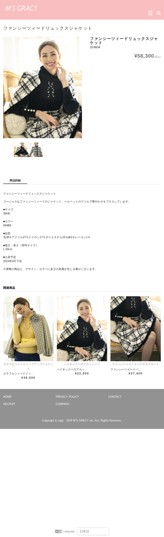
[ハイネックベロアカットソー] (82, 328)
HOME (7, 396)
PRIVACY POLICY (67, 396)
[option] (42, 87)
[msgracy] (21, 7)
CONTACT (114, 396)
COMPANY (63, 404)
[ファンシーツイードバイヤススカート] (135, 328)
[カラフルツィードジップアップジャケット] (28, 328)
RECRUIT (9, 404)
